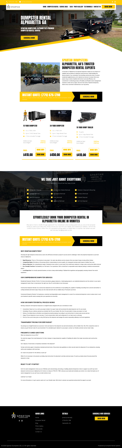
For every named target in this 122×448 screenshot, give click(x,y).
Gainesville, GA (66, 423)
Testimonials (88, 7)
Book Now (108, 6)
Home (44, 7)
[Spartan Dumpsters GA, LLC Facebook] (112, 2)
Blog (71, 7)
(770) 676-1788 (13, 2)
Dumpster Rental (53, 7)
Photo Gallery (78, 7)
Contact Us (97, 7)
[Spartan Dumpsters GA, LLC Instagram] (115, 2)
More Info (40, 149)
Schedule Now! (29, 37)
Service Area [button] (64, 7)
